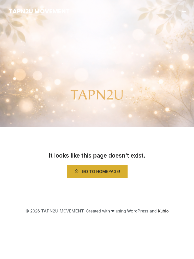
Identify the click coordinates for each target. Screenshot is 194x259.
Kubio (163, 210)
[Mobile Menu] (183, 11)
